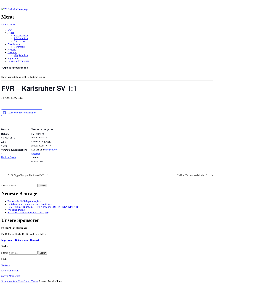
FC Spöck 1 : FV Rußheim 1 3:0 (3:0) (28, 212)
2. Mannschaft (21, 38)
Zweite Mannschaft (10, 276)
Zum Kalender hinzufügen (22, 112)
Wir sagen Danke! (16, 209)
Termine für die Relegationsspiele (24, 201)
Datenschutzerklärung (18, 61)
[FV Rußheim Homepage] (14, 9)
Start (10, 30)
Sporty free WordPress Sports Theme (19, 281)
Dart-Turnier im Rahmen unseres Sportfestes (29, 204)
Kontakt (12, 49)
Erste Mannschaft (10, 270)
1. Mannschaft (21, 35)
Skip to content (8, 24)
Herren (11, 32)
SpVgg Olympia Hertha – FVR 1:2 (30, 175)
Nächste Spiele (8, 157)
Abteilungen (14, 44)
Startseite (5, 265)
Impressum (13, 58)
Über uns (12, 52)
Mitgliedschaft (21, 55)
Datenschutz (21, 240)
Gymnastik (19, 47)
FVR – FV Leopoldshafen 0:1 (193, 175)
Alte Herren (20, 41)
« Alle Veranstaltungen (14, 67)
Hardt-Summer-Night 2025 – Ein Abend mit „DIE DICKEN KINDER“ (43, 207)
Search (4, 185)
